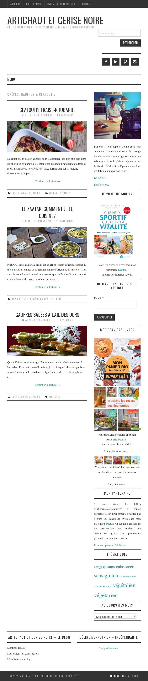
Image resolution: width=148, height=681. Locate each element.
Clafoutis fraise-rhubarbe (47, 109)
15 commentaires (64, 221)
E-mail (99, 298)
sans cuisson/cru (121, 566)
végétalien (124, 585)
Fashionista (116, 676)
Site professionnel (109, 648)
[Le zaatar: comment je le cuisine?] (47, 242)
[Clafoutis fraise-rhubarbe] (47, 136)
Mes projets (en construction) (23, 653)
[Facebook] (106, 62)
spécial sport (107, 586)
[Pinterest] (125, 62)
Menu (11, 79)
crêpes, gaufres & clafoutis (26, 193)
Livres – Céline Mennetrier (61, 4)
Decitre (122, 269)
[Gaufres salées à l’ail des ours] (47, 341)
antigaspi (53, 193)
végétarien (65, 193)
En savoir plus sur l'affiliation (110, 545)
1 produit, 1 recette (21, 299)
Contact (85, 4)
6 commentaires (65, 320)
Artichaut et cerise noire (55, 20)
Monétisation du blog (18, 659)
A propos (15, 4)
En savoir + (100, 177)
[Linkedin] (115, 62)
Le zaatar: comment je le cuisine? (47, 212)
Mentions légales (16, 647)
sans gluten (106, 575)
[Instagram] (135, 62)
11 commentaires (65, 115)
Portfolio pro (33, 4)
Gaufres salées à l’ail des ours (47, 314)
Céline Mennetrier (43, 115)
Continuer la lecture (47, 181)
